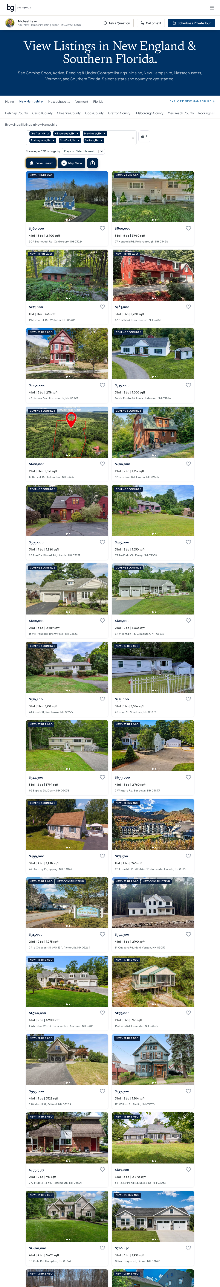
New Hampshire (31, 101)
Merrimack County (181, 113)
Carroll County (42, 113)
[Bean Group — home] (19, 8)
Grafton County (119, 113)
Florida (98, 101)
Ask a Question (119, 23)
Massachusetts (59, 101)
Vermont (81, 101)
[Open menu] (212, 7)
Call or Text (153, 23)
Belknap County (16, 113)
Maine (9, 101)
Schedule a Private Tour (194, 23)
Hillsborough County (149, 113)
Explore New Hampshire (190, 101)
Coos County (94, 113)
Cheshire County (69, 113)
